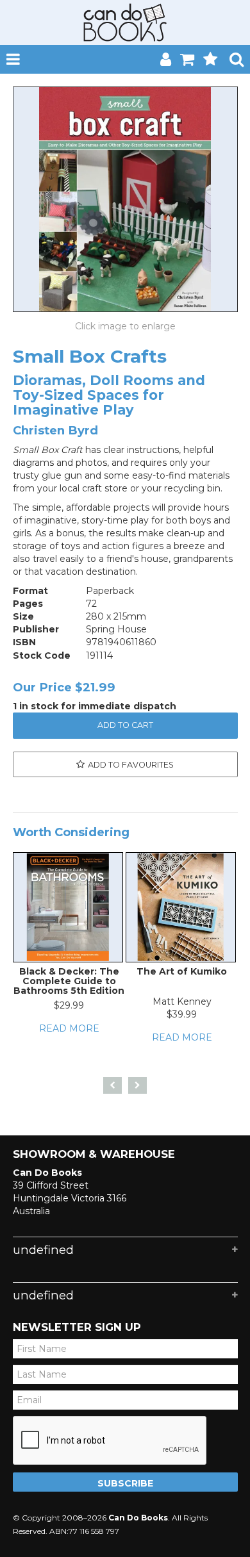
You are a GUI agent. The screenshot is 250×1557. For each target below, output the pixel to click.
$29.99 (69, 1005)
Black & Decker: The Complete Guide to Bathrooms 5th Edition (68, 981)
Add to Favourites (131, 765)
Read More (69, 1028)
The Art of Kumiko (182, 971)
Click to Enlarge (125, 326)
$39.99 (182, 1014)
